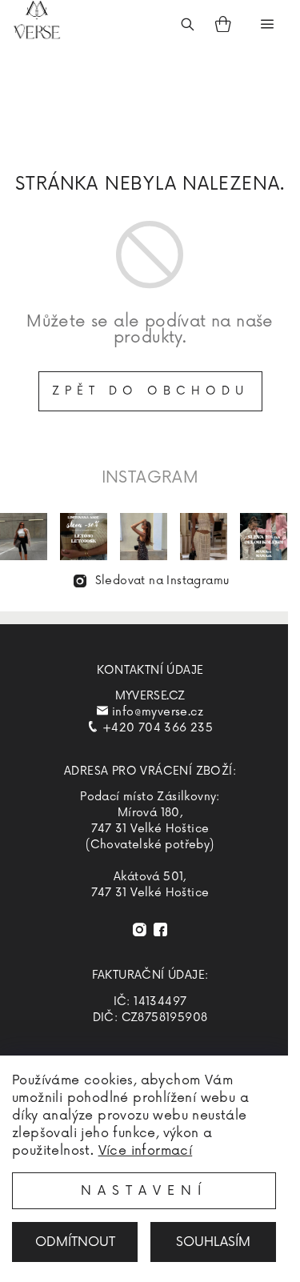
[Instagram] (139, 929)
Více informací (145, 1151)
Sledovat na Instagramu (162, 580)
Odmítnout (75, 1242)
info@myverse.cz (157, 712)
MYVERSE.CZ (150, 696)
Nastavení (144, 1191)
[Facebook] (160, 929)
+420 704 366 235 (157, 728)
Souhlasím (213, 1242)
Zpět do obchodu (150, 391)
